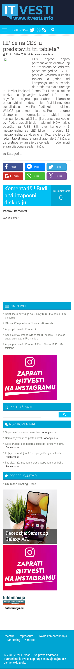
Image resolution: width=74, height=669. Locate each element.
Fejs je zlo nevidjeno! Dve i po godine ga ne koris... (34, 453)
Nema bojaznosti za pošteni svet (23, 438)
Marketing (13, 640)
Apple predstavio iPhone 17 (20, 329)
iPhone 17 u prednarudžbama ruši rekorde (29, 323)
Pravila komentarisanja (52, 636)
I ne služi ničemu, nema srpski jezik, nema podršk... (34, 462)
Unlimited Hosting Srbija (20, 484)
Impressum (26, 636)
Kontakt (30, 640)
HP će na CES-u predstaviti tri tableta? (31, 46)
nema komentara (43, 54)
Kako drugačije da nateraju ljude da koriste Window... (35, 443)
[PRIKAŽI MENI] (4, 29)
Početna (9, 636)
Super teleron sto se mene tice (22, 432)
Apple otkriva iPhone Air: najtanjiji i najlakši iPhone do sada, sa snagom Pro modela (35, 336)
